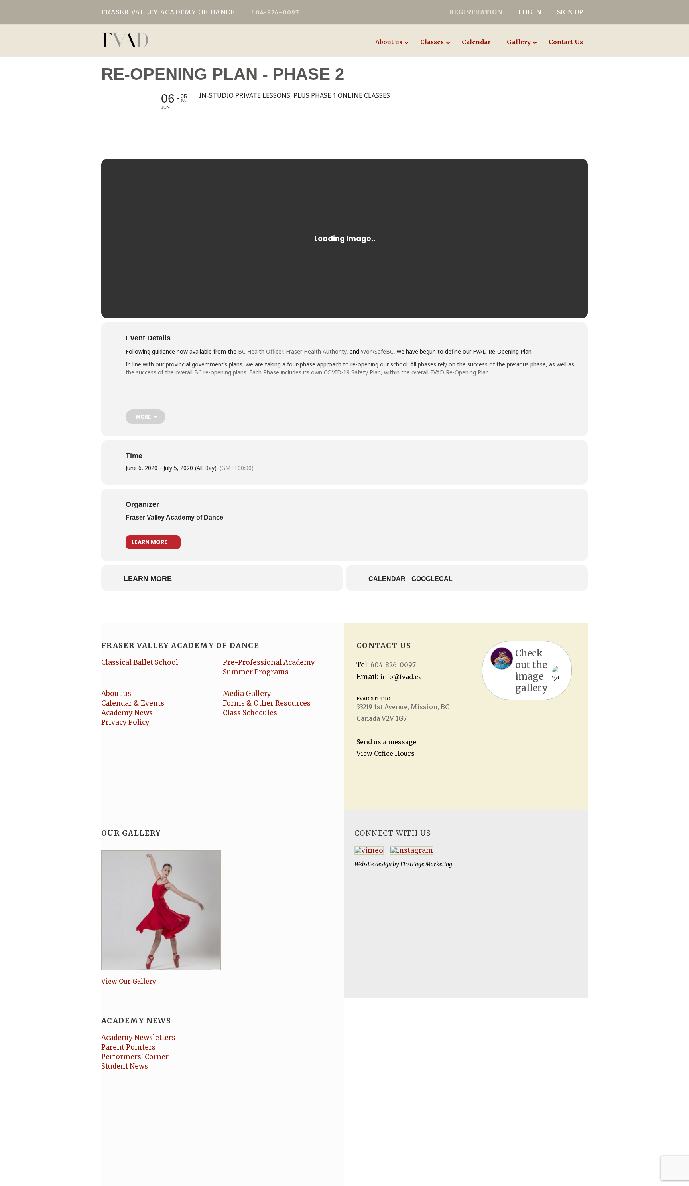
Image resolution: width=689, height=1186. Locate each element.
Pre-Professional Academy (269, 662)
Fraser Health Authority (316, 351)
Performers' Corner (135, 1056)
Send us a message (386, 742)
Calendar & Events (132, 703)
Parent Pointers (128, 1047)
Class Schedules (250, 712)
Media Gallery (247, 693)
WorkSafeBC (377, 351)
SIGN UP (570, 12)
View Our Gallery (128, 981)
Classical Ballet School (139, 662)
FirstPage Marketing (426, 864)
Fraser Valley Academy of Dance (174, 517)
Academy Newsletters (138, 1037)
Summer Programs (256, 672)
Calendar (387, 578)
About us (116, 693)
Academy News (127, 712)
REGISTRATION (475, 12)
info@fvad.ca (401, 677)
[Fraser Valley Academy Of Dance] (156, 39)
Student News (124, 1066)
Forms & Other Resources (267, 703)
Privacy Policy (125, 722)
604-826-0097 (275, 12)
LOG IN (529, 12)
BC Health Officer (260, 351)
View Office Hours (385, 753)
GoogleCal (432, 578)
